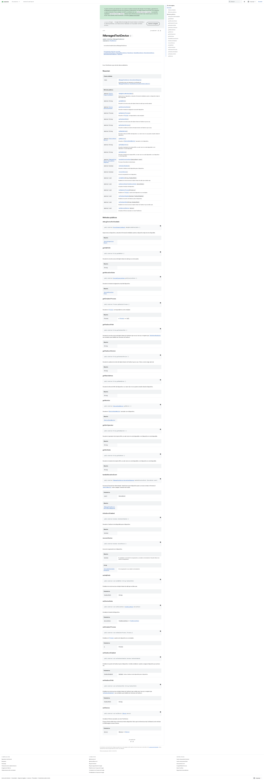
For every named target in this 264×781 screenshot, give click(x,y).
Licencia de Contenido (153, 747)
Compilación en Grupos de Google (96, 770)
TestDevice (119, 54)
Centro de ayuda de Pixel (182, 761)
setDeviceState (123, 184)
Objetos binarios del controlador (9, 770)
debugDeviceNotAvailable (125, 93)
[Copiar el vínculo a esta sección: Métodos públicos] (118, 218)
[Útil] (158, 31)
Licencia (29, 778)
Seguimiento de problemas (182, 770)
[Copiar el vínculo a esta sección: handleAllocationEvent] (118, 475)
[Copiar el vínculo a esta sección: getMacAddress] (114, 376)
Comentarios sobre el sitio (44, 778)
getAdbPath (122, 101)
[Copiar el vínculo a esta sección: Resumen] (111, 71)
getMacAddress (122, 131)
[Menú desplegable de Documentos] (20, 1)
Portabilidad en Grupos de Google (96, 772)
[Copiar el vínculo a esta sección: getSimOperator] (114, 425)
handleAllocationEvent (125, 159)
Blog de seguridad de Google (95, 765)
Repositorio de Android (7, 759)
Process (126, 115)
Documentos (15, 1)
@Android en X (92, 759)
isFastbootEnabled (123, 166)
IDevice (127, 208)
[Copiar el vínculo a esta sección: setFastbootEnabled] (117, 653)
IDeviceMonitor (107, 487)
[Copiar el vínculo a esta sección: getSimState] (112, 450)
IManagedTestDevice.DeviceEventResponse (130, 80)
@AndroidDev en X (93, 761)
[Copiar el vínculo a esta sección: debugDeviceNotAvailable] (120, 222)
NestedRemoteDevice (138, 52)
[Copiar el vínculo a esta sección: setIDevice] (111, 708)
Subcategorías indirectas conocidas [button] (129, 53)
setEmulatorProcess (124, 190)
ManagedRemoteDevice (121, 52)
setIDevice (122, 208)
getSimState (122, 152)
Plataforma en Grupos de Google (96, 768)
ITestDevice (113, 40)
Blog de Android (92, 763)
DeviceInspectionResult (108, 94)
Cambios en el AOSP (134, 15)
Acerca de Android (6, 778)
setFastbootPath (123, 202)
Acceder (260, 1)
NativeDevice (130, 52)
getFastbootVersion (124, 125)
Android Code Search (28, 1)
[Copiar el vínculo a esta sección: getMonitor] (111, 400)
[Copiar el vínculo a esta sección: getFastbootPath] (115, 325)
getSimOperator (123, 144)
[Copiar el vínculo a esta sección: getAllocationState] (116, 273)
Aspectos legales (22, 778)
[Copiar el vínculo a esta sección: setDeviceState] (114, 601)
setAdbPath (122, 178)
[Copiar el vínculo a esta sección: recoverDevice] (113, 538)
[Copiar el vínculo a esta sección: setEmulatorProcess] (117, 627)
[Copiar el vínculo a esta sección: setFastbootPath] (115, 680)
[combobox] (235, 1)
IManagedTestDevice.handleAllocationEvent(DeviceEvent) (134, 83)
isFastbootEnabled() (155, 335)
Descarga (4, 763)
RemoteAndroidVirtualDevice (110, 54)
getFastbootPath (123, 119)
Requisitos (4, 761)
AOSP (104, 30)
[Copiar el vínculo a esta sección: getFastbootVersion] (117, 351)
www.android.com (181, 763)
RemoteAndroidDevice (149, 52)
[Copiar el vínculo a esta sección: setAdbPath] (111, 575)
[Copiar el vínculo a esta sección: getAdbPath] (111, 248)
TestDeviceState (132, 184)
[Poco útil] (160, 31)
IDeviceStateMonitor (129, 141)
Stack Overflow (180, 768)
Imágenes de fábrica (6, 768)
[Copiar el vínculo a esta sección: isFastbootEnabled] (116, 513)
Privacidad (34, 778)
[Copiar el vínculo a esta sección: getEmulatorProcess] (117, 299)
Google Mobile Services (182, 765)
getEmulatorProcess (124, 113)
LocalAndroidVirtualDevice (110, 52)
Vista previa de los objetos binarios (9, 765)
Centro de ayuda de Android (183, 759)
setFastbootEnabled (124, 196)
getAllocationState (124, 107)
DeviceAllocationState (108, 107)
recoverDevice (123, 172)
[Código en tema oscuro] (160, 226)
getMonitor (122, 138)
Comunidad (14, 778)
